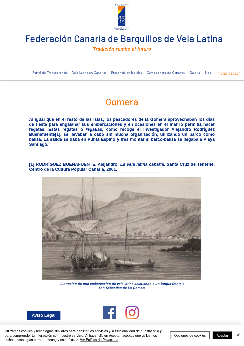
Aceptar (222, 335)
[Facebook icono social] (109, 312)
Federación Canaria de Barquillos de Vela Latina (124, 38)
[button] (89, 72)
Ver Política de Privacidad (99, 339)
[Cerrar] (238, 335)
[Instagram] (132, 312)
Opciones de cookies (190, 335)
